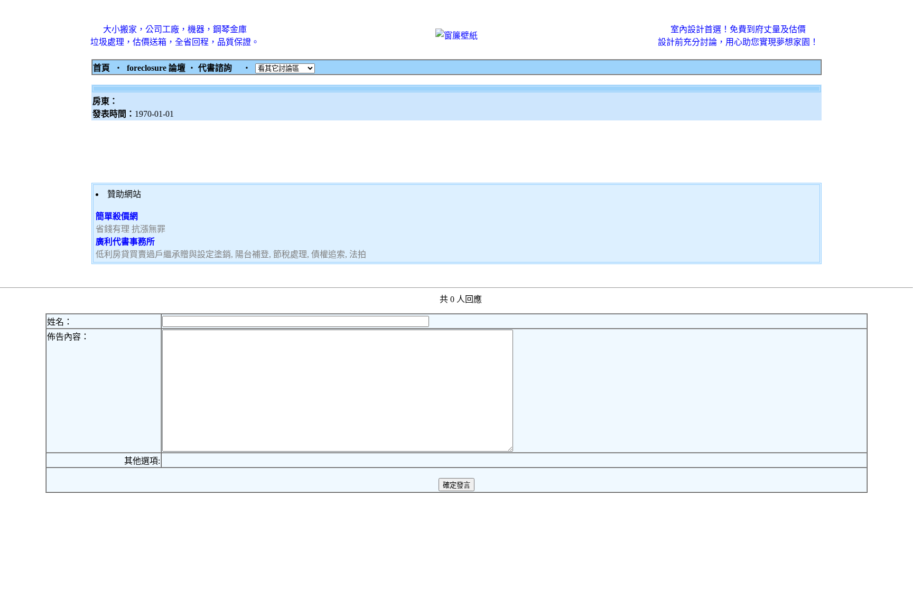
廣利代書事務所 (125, 241)
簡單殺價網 (117, 216)
